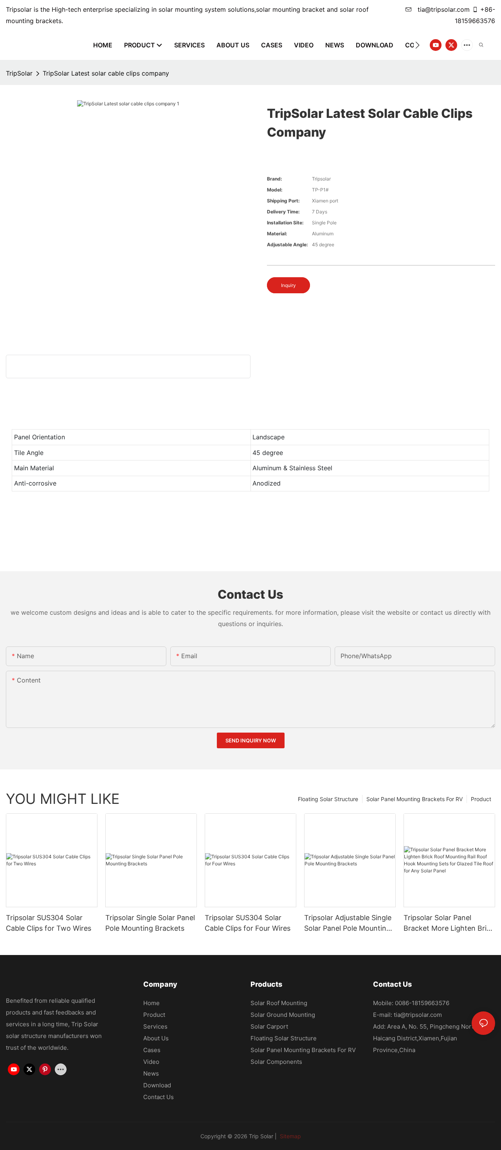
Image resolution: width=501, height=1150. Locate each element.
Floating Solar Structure (328, 799)
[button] (417, 45)
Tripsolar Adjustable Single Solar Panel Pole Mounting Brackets (347, 923)
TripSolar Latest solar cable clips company (106, 73)
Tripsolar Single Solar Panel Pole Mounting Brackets (150, 923)
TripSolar (19, 73)
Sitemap (289, 1136)
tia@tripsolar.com (443, 9)
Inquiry (288, 285)
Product (481, 799)
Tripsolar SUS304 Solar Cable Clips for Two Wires (48, 923)
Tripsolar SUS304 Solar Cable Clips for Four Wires (247, 923)
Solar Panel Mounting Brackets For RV (414, 799)
